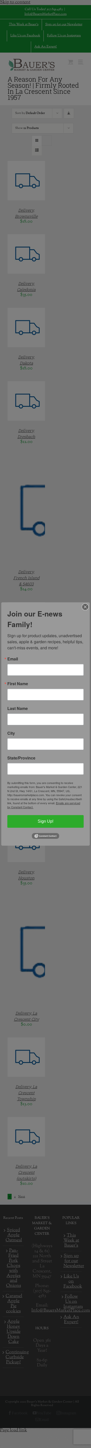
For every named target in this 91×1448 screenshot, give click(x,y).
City (11, 733)
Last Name (17, 708)
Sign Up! (45, 821)
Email (12, 659)
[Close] (85, 607)
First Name (17, 684)
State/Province (21, 758)
